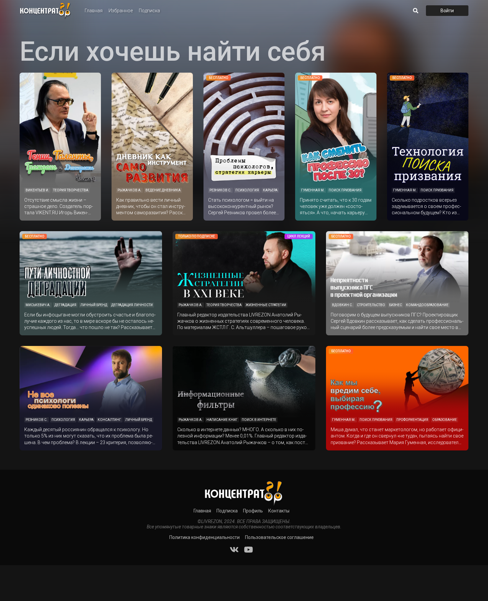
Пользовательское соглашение (279, 537)
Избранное (121, 10)
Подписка (149, 10)
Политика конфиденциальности (204, 537)
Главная (94, 10)
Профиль (253, 510)
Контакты (278, 510)
